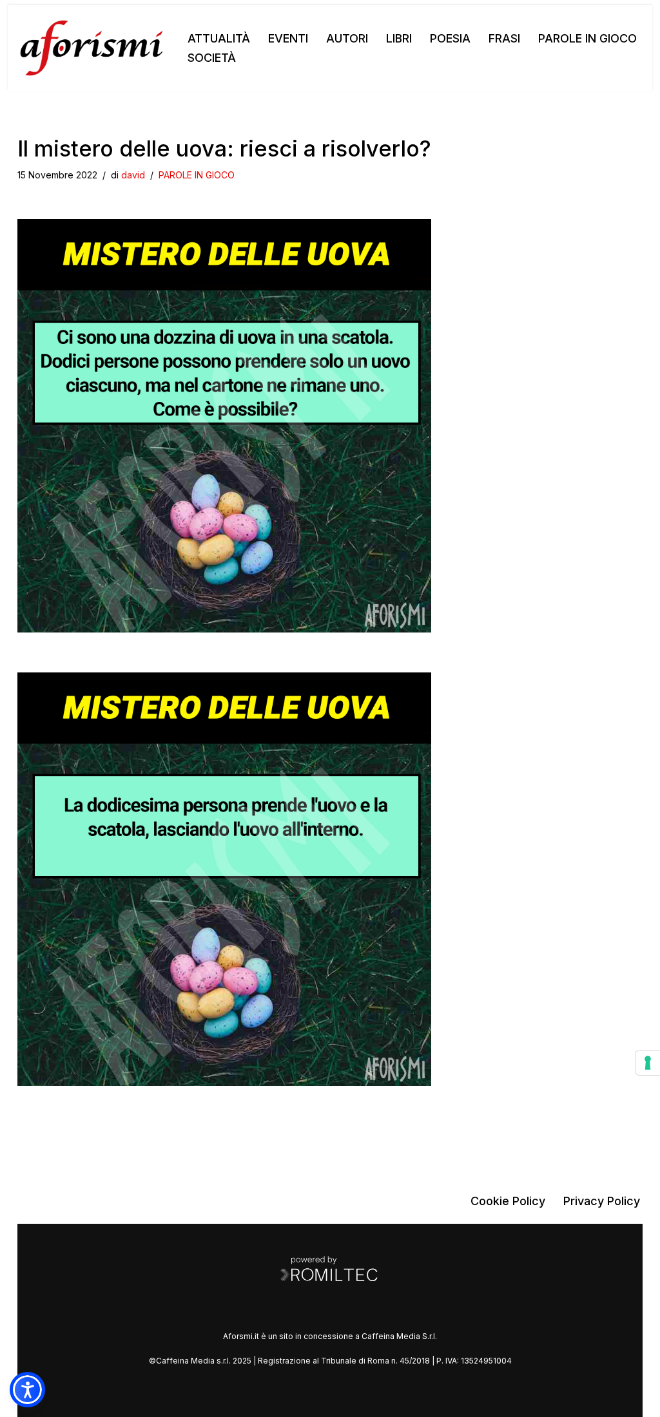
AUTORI (347, 38)
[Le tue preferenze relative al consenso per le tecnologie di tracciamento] (648, 1063)
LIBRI (399, 38)
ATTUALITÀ (219, 38)
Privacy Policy (601, 1201)
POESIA (450, 38)
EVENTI (288, 38)
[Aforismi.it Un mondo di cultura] (91, 48)
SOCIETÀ (212, 57)
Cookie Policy (508, 1201)
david (133, 174)
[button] (27, 1389)
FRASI (504, 38)
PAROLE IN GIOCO (587, 38)
